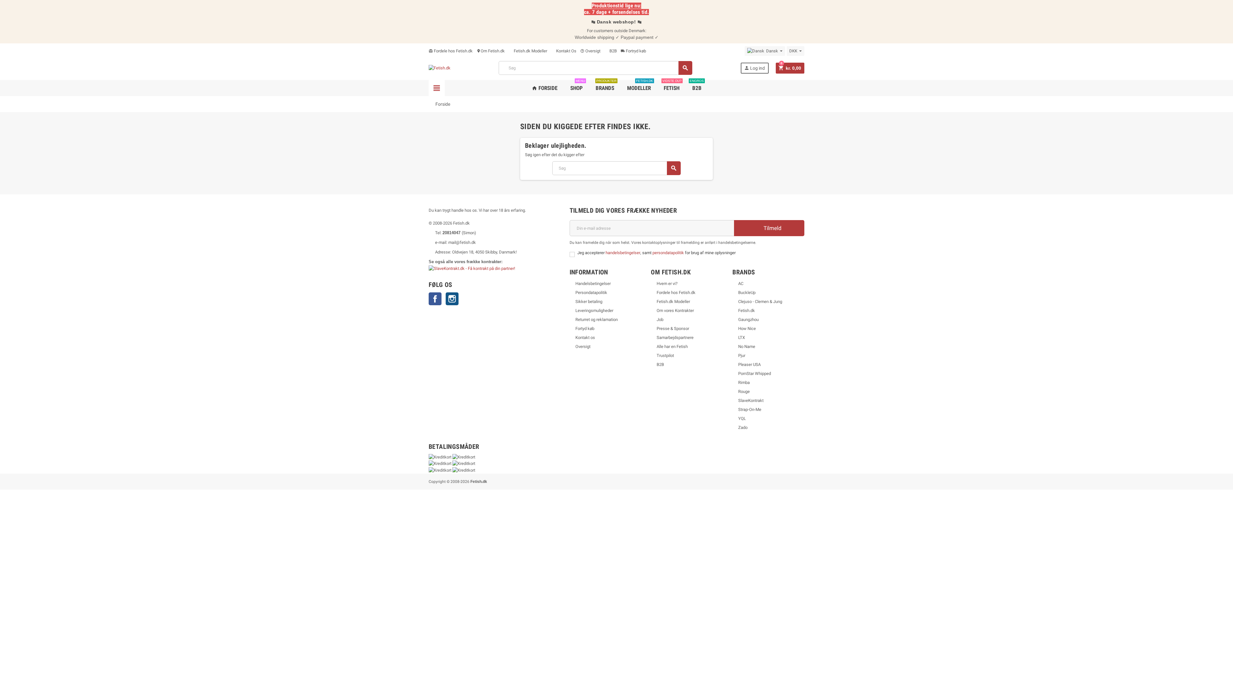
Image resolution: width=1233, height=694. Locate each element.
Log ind (754, 68)
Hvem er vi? (667, 283)
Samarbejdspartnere (675, 337)
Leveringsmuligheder (594, 310)
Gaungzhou (748, 319)
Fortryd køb (633, 51)
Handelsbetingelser (593, 283)
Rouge (744, 391)
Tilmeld (772, 228)
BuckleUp (747, 292)
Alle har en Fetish (672, 346)
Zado (743, 427)
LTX (741, 337)
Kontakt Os (565, 51)
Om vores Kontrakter (675, 310)
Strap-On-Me (749, 409)
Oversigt (590, 51)
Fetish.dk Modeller (530, 51)
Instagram (452, 298)
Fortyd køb (584, 328)
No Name (746, 346)
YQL (742, 418)
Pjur (741, 355)
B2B (612, 51)
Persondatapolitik (591, 292)
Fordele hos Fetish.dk (451, 51)
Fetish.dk (746, 310)
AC (740, 283)
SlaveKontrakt (751, 400)
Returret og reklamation (596, 319)
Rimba (744, 382)
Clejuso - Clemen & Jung (760, 301)
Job (660, 319)
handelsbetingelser (623, 252)
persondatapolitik (668, 252)
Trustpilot (665, 355)
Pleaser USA (749, 364)
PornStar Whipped (754, 373)
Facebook (435, 298)
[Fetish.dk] (439, 68)
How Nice (747, 328)
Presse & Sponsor (673, 328)
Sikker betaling (588, 301)
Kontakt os (585, 337)
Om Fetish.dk (491, 51)
